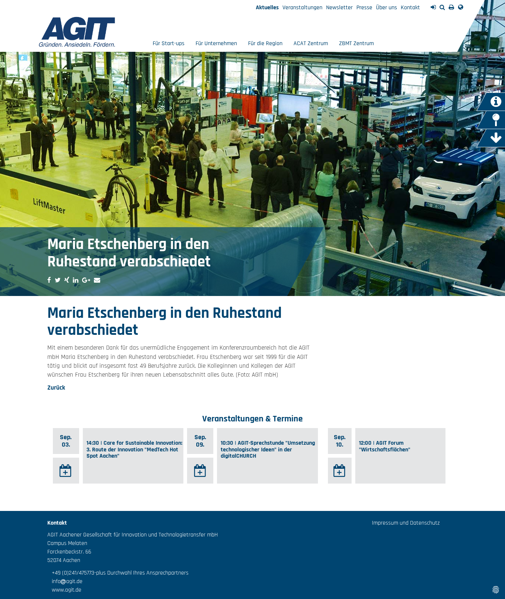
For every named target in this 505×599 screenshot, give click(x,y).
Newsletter (339, 7)
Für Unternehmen (216, 43)
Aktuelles (267, 7)
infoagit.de (64, 581)
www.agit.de (64, 590)
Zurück (56, 388)
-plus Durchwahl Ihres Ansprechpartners (141, 573)
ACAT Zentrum (311, 43)
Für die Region (265, 43)
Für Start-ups (168, 43)
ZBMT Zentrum (356, 43)
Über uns (386, 7)
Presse (364, 7)
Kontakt (410, 7)
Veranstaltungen (302, 7)
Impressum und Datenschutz (406, 523)
